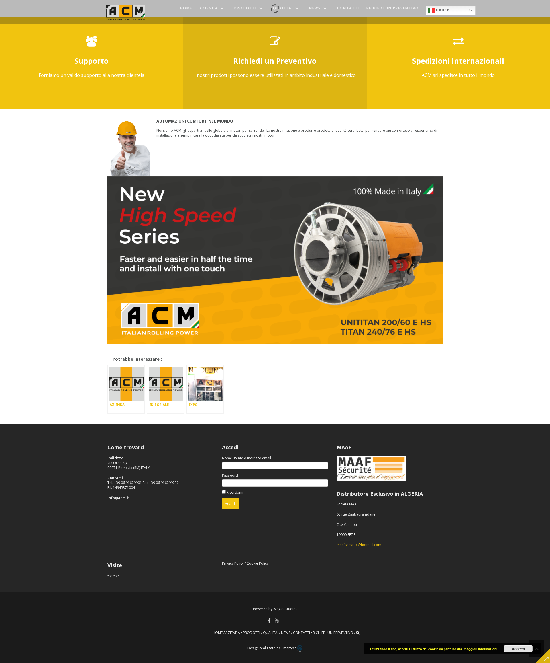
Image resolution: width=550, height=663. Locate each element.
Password (230, 475)
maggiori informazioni (480, 649)
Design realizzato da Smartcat (272, 647)
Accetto (518, 648)
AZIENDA (208, 8)
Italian (442, 10)
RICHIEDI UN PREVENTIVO (392, 8)
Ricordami (235, 492)
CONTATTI (348, 8)
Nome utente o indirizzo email (246, 458)
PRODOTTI (245, 8)
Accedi (230, 503)
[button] (357, 632)
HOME (186, 8)
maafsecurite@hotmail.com (359, 544)
